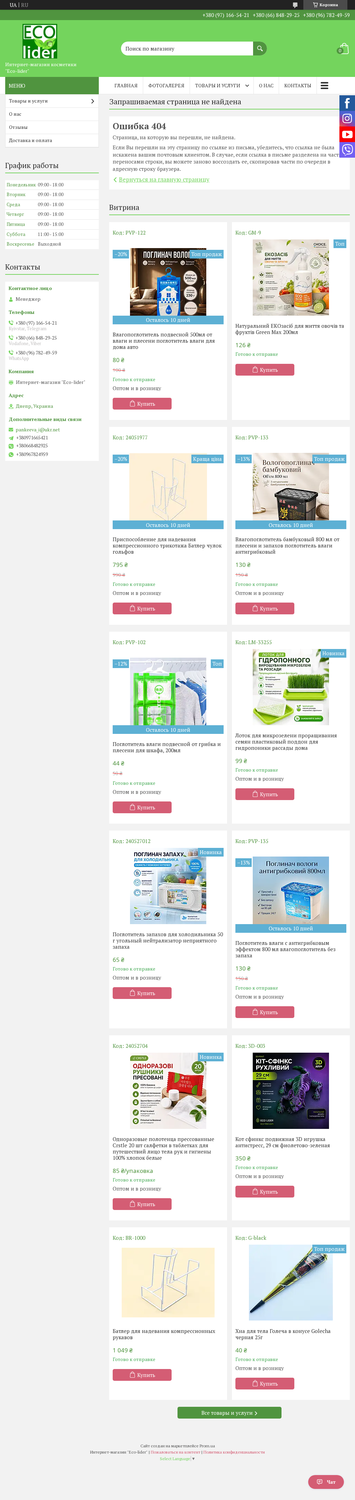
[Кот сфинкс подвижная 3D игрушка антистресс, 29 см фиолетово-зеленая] (290, 1091)
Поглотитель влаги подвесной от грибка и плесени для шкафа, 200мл (167, 747)
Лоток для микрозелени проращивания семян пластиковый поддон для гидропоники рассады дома (286, 741)
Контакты (297, 85)
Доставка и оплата (30, 140)
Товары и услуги (217, 85)
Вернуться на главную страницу (164, 179)
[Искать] (260, 45)
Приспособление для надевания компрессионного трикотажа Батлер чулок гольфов (167, 545)
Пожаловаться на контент (175, 1452)
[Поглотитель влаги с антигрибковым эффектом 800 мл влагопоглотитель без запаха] (290, 890)
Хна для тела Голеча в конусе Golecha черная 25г (283, 1334)
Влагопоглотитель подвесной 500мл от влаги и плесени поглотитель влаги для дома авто (164, 340)
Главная (126, 85)
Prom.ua (207, 1445)
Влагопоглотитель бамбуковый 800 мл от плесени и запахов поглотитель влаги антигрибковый (287, 545)
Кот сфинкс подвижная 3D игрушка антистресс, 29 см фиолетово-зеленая (282, 1142)
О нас (266, 85)
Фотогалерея (166, 85)
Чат (331, 1482)
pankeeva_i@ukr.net (38, 430)
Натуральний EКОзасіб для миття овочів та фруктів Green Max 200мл (289, 329)
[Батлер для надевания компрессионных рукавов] (168, 1283)
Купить (146, 403)
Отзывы (18, 127)
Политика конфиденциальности (234, 1452)
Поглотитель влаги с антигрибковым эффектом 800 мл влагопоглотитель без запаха (285, 949)
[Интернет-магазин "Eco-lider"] (40, 39)
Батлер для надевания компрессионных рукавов (164, 1334)
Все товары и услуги (227, 1412)
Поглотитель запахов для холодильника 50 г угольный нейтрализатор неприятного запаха (168, 940)
